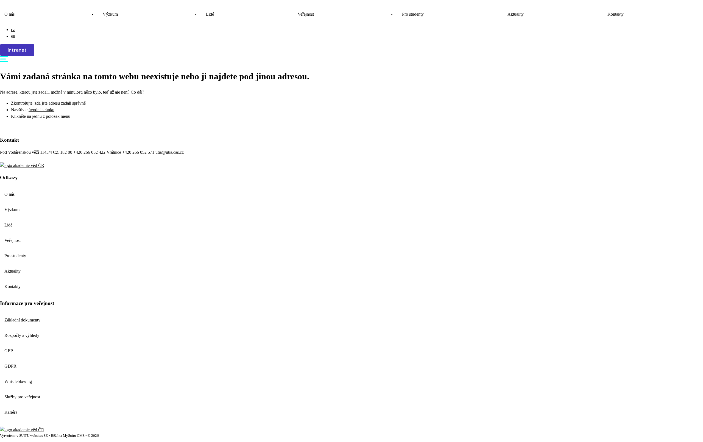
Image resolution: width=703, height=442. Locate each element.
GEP (8, 350)
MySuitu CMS (74, 436)
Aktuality (515, 14)
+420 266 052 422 (89, 152)
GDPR (10, 366)
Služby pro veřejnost (22, 397)
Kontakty (615, 14)
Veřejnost (306, 14)
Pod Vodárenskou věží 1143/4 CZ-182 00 (36, 152)
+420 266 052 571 (138, 152)
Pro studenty (413, 14)
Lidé (210, 14)
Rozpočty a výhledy (21, 335)
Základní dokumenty (22, 320)
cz (13, 29)
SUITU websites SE (33, 436)
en (13, 36)
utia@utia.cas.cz (169, 152)
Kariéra (10, 412)
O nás (9, 14)
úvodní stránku (41, 109)
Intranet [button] (17, 50)
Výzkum (110, 14)
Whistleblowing (18, 381)
